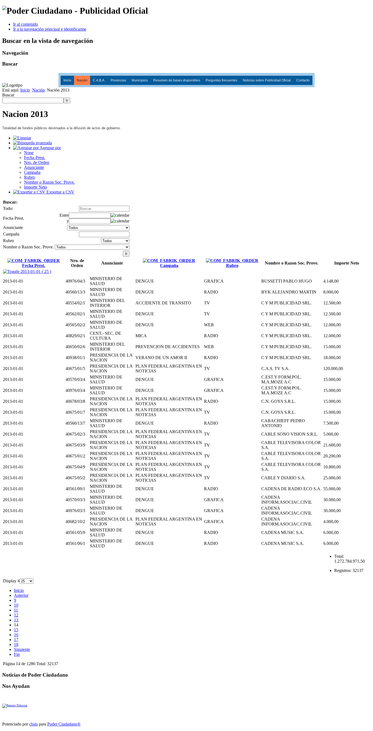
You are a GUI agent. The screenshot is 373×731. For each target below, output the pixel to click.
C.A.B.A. (99, 80)
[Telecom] (14, 705)
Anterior (21, 595)
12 (16, 615)
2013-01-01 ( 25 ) (35, 271)
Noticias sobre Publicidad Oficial (267, 80)
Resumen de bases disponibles (176, 80)
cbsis (33, 724)
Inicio (67, 80)
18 (16, 644)
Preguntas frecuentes (221, 80)
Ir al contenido (25, 24)
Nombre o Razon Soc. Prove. (49, 182)
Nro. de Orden (36, 162)
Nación (82, 80)
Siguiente (22, 649)
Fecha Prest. (34, 157)
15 (16, 629)
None (29, 152)
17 (16, 639)
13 (16, 620)
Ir (67, 100)
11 (16, 610)
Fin (17, 654)
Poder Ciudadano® (64, 724)
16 (16, 634)
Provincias (118, 80)
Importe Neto (35, 187)
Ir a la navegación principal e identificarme (49, 29)
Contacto (303, 80)
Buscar (8, 95)
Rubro (29, 177)
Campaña (32, 172)
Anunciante (34, 167)
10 (16, 605)
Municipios (140, 80)
